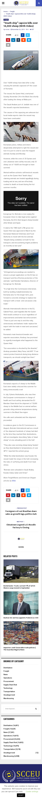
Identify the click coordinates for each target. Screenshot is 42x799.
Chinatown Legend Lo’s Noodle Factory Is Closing (21, 526)
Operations (8, 678)
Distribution (8, 668)
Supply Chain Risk (10, 685)
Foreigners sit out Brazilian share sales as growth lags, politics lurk (21, 513)
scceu (7, 29)
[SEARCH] (35, 708)
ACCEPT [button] (21, 795)
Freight (6, 19)
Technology (8, 688)
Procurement (9, 681)
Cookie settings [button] (32, 791)
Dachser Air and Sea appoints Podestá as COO (21, 617)
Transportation (9, 691)
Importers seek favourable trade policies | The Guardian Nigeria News (20, 648)
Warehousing (9, 698)
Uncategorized (9, 695)
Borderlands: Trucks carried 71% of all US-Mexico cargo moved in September (20, 587)
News (6, 674)
